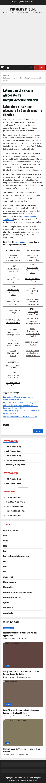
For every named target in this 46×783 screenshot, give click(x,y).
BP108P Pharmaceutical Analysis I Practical (13, 343)
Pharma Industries (9, 582)
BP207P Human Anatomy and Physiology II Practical (32, 321)
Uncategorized (8, 607)
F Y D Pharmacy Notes (13, 478)
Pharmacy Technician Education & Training (17, 592)
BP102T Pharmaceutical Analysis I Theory (13, 268)
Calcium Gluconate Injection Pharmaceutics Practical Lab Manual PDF (20, 406)
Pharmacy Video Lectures (12, 597)
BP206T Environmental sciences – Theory (33, 311)
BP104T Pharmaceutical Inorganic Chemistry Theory (13, 290)
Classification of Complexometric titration (20, 416)
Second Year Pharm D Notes (15, 501)
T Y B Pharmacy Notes (13, 455)
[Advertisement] (23, 39)
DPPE (5, 545)
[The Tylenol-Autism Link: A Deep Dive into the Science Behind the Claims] (23, 655)
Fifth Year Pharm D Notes (14, 515)
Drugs (5, 551)
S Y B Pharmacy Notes (13, 451)
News (5, 566)
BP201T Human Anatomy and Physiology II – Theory (32, 257)
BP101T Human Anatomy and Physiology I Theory (13, 257)
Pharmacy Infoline (23, 9)
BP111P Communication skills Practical (13, 375)
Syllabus (6, 602)
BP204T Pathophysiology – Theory (32, 290)
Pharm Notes (19, 242)
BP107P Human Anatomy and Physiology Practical (13, 332)
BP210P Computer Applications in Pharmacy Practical (33, 352)
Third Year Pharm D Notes (15, 506)
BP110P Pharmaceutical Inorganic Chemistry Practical (13, 364)
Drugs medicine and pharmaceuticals (16, 556)
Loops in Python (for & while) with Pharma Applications (20, 634)
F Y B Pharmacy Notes (13, 446)
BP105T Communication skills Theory (13, 301)
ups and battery (8, 613)
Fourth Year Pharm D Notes (15, 510)
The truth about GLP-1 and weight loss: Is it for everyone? (21, 750)
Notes (5, 571)
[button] (2, 67)
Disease (6, 540)
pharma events (8, 576)
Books (5, 535)
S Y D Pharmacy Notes (13, 483)
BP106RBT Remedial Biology (13, 311)
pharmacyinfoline (10, 638)
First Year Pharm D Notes (14, 497)
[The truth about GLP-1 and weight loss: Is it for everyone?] (23, 732)
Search (6, 425)
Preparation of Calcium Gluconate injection (20, 402)
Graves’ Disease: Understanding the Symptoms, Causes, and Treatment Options (21, 711)
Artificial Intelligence (10, 530)
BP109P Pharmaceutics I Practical (13, 352)
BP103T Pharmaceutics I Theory (13, 279)
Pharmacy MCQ (8, 587)
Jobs (4, 561)
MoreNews (22, 780)
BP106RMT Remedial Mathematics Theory (13, 321)
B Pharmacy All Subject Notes (16, 464)
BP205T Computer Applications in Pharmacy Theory (32, 301)
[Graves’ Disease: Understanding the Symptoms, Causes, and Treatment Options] (23, 693)
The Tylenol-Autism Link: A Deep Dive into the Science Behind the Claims (21, 672)
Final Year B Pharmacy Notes (15, 460)
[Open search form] (31, 67)
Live (41, 67)
